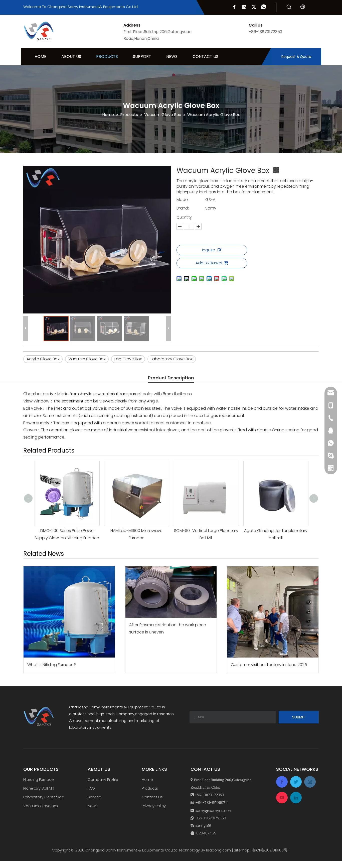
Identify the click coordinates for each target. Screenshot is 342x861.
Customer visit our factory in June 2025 (269, 665)
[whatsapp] (263, 7)
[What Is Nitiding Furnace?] (69, 612)
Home (147, 779)
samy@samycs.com (214, 810)
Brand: (183, 208)
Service (94, 797)
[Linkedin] (244, 7)
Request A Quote (296, 56)
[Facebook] (234, 7)
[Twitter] (254, 7)
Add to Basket (209, 263)
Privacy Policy (154, 805)
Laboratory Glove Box (172, 359)
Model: (183, 199)
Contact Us (152, 797)
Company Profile (103, 779)
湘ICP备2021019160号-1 (271, 850)
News (93, 805)
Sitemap (242, 850)
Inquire (208, 250)
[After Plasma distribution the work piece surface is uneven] (171, 592)
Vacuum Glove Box (86, 359)
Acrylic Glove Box (43, 359)
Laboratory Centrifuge (43, 797)
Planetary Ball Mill (38, 788)
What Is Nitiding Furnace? (51, 665)
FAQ (91, 788)
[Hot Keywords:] (288, 7)
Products (150, 788)
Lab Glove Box (128, 359)
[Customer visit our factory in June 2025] (272, 612)
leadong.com (218, 850)
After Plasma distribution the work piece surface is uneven (167, 628)
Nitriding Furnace (38, 779)
